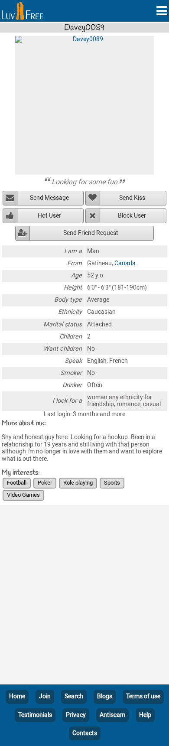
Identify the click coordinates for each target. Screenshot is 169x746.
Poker (45, 482)
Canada (125, 263)
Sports (112, 482)
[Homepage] (22, 11)
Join (45, 696)
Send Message (49, 198)
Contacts (84, 733)
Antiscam (112, 715)
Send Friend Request (90, 233)
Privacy (76, 715)
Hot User (49, 215)
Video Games (23, 495)
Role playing (78, 482)
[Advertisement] (84, 596)
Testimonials (35, 715)
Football (16, 482)
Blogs (104, 696)
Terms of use (143, 696)
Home (17, 696)
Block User (132, 215)
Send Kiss (132, 198)
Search (74, 696)
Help (145, 715)
